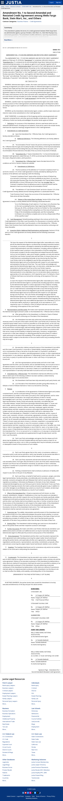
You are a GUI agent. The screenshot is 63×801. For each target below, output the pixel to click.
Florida (34, 747)
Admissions (35, 713)
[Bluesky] (35, 793)
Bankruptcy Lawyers (8, 685)
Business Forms (7, 767)
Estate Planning (36, 696)
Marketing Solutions (39, 760)
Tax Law (5, 727)
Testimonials (35, 778)
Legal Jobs (5, 762)
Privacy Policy (51, 796)
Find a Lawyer (7, 683)
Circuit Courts (6, 747)
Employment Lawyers (9, 693)
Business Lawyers (7, 688)
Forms (7, 6)
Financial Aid (35, 716)
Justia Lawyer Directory (39, 765)
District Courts (6, 750)
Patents (4, 773)
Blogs (33, 724)
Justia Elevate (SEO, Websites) (41, 770)
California (34, 744)
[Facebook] (28, 793)
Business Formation (8, 711)
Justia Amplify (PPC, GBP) (39, 773)
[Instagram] (30, 793)
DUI (33, 693)
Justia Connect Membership (40, 762)
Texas (33, 752)
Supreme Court (7, 744)
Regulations (6, 742)
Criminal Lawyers (7, 691)
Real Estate (5, 724)
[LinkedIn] (23, 793)
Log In (51, 2)
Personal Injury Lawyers (9, 701)
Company (28, 796)
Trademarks (6, 775)
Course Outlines (36, 719)
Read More (7, 40)
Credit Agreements (35, 21)
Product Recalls (7, 770)
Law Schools (36, 708)
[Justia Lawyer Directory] (40, 793)
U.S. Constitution (7, 736)
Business (5, 708)
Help (33, 796)
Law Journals (35, 721)
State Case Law (36, 742)
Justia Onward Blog (37, 775)
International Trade (8, 721)
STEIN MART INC (26, 6)
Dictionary (35, 711)
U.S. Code (5, 739)
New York (34, 750)
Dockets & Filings (7, 752)
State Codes (35, 739)
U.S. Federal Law (8, 734)
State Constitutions (37, 736)
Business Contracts (15, 6)
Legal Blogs (6, 765)
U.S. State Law (37, 734)
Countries (5, 778)
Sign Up (58, 2)
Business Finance (22, 21)
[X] (37, 793)
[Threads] (33, 793)
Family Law (35, 699)
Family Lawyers (7, 699)
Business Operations (8, 713)
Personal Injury (36, 701)
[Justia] (13, 2)
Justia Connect (11, 796)
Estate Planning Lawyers (10, 696)
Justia (2, 6)
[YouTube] (26, 793)
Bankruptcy (35, 685)
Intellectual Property (8, 719)
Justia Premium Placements (40, 767)
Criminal (34, 688)
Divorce (34, 691)
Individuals (35, 683)
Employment (6, 716)
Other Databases (8, 760)
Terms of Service (41, 796)
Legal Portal (20, 796)
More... (4, 704)
